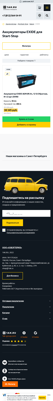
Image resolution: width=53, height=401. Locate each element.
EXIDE (8, 69)
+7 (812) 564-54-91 (12, 15)
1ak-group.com (9, 336)
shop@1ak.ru (7, 268)
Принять (42, 397)
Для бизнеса (13, 276)
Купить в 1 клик (26, 119)
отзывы (24, 337)
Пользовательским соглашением (21, 233)
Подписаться (12, 223)
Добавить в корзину (26, 125)
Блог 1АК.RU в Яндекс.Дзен (16, 379)
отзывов (14, 345)
